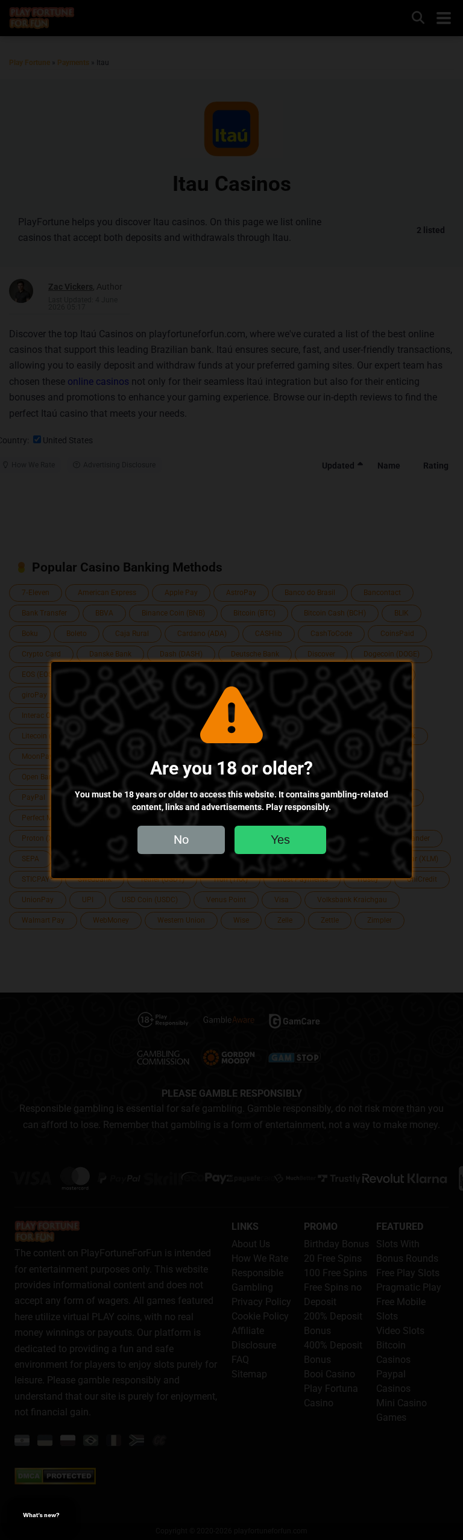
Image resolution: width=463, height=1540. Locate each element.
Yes (280, 839)
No (181, 839)
